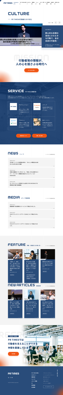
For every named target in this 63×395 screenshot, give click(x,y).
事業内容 (33, 3)
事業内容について (23, 135)
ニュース (37, 3)
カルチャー (29, 3)
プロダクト (22, 120)
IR (45, 2)
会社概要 (52, 3)
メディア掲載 (41, 3)
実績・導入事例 (39, 135)
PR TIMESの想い (23, 3)
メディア (44, 105)
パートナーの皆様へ (47, 383)
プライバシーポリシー (47, 373)
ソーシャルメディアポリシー (49, 375)
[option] (31, 35)
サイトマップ (45, 379)
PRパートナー (46, 120)
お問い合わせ (56, 3)
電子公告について (46, 377)
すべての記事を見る (51, 154)
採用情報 (48, 3)
